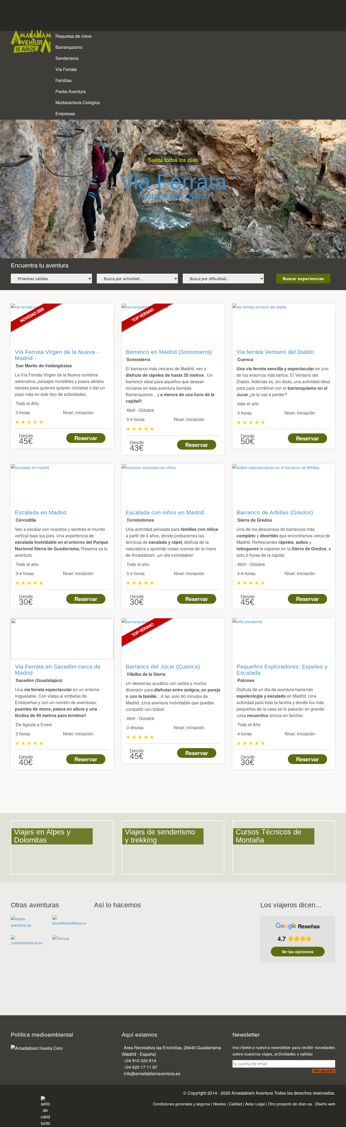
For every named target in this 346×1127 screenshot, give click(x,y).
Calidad (235, 1103)
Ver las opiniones (298, 951)
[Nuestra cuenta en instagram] (24, 1099)
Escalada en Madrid (40, 512)
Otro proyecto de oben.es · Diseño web (301, 1103)
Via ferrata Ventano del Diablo (275, 352)
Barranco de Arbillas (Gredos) (275, 512)
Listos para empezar (139, 182)
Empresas (65, 113)
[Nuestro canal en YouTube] (30, 1099)
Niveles (219, 1103)
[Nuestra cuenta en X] (19, 1099)
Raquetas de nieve (74, 36)
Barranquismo (69, 47)
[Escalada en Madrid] (62, 484)
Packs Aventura (71, 91)
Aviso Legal (255, 1103)
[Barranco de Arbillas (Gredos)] (283, 484)
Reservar (85, 438)
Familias (64, 80)
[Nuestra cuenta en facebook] (13, 1099)
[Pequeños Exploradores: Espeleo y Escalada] (283, 638)
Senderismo (67, 58)
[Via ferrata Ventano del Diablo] (283, 324)
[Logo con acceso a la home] (31, 42)
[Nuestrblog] (36, 1099)
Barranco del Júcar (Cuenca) (163, 666)
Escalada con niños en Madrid (165, 512)
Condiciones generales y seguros (181, 1103)
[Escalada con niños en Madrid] (173, 484)
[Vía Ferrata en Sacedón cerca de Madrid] (62, 638)
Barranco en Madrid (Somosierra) (169, 352)
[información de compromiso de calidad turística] (45, 1111)
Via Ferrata (66, 69)
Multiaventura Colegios (78, 102)
